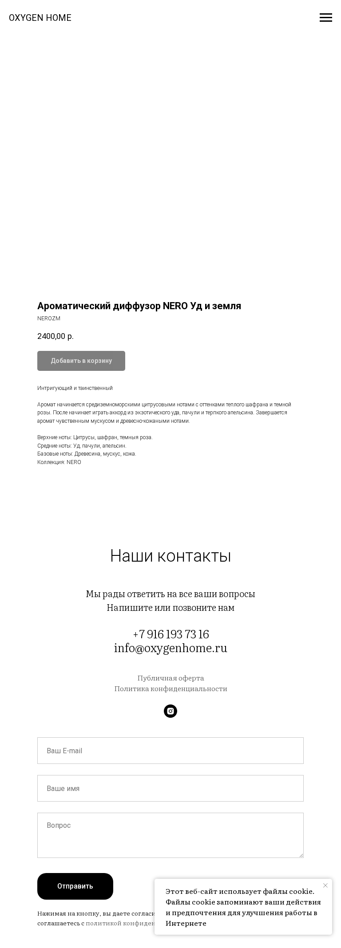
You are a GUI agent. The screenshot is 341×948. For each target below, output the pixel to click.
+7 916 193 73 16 (170, 633)
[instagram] (170, 711)
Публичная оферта (170, 677)
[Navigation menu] (326, 17)
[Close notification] (325, 885)
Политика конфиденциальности (170, 688)
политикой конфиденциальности (140, 922)
